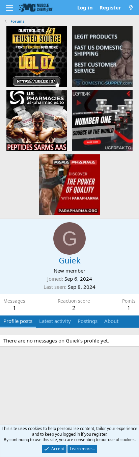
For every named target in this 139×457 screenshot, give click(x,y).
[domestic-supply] (102, 56)
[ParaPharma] (69, 184)
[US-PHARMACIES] (36, 120)
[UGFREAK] (102, 120)
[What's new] (131, 7)
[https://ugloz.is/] (36, 56)
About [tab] (111, 321)
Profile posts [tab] (17, 321)
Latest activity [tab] (55, 321)
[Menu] (9, 8)
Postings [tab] (88, 321)
